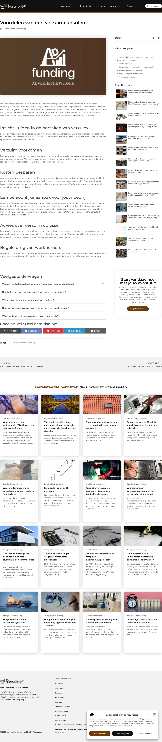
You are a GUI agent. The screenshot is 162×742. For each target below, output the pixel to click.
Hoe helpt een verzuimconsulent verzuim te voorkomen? (53, 292)
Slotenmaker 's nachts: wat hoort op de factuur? (143, 251)
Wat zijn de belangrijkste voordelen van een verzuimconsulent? (53, 284)
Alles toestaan (100, 734)
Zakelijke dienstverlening (14, 28)
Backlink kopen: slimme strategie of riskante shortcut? (78, 725)
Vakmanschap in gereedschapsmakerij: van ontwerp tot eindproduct (140, 491)
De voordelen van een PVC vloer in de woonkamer (142, 171)
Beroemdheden (61, 711)
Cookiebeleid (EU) (62, 707)
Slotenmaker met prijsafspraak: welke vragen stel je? (141, 205)
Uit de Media (85, 6)
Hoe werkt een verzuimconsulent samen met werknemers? (53, 308)
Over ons (65, 6)
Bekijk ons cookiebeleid (107, 726)
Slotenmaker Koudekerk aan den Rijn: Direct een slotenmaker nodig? (143, 103)
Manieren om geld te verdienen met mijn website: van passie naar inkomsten (83, 730)
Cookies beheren (145, 734)
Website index (61, 720)
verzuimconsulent (89, 109)
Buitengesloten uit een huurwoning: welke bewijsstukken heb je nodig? (143, 217)
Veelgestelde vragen (127, 77)
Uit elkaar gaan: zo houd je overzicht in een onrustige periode (143, 182)
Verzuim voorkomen (127, 60)
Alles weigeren (122, 734)
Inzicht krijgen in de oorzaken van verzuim (136, 57)
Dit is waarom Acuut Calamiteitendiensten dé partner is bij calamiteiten (140, 557)
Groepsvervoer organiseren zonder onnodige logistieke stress (142, 137)
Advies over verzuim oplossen (131, 70)
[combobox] (153, 6)
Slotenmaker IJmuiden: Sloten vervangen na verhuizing (141, 160)
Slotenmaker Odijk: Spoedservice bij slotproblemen (143, 114)
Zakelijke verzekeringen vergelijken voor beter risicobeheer (56, 557)
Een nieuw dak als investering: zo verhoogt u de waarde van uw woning (101, 425)
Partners (100, 6)
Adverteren (115, 6)
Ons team (59, 684)
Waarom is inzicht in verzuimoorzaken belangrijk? (53, 316)
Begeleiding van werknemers (131, 74)
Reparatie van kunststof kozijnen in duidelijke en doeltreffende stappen (98, 491)
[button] (154, 715)
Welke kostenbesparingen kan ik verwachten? (53, 300)
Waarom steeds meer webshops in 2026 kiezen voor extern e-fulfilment (18, 425)
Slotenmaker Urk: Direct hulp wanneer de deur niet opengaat (141, 92)
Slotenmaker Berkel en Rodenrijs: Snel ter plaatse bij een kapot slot (142, 126)
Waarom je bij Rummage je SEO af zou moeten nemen (143, 228)
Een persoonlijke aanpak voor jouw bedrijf (136, 67)
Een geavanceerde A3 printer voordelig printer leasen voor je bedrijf (142, 425)
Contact (130, 6)
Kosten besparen (126, 64)
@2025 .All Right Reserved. (21, 732)
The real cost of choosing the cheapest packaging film (140, 239)
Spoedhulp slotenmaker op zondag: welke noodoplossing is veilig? (143, 194)
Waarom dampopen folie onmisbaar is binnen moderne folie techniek (18, 491)
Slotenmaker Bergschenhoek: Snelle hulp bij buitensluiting (143, 148)
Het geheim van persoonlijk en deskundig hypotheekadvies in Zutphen (60, 622)
